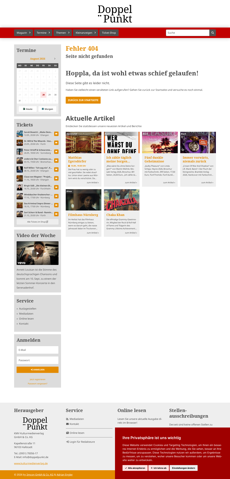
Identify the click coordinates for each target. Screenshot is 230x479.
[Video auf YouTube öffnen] (38, 253)
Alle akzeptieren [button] (136, 468)
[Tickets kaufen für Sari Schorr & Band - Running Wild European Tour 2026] (56, 214)
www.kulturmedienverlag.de (31, 463)
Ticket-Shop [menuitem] (109, 32)
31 (20, 100)
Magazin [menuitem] (22, 32)
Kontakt (23, 323)
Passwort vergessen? (37, 383)
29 (49, 94)
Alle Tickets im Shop (36, 221)
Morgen (49, 109)
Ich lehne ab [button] (160, 468)
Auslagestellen (27, 308)
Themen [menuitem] (61, 32)
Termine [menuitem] (41, 32)
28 (43, 94)
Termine (26, 50)
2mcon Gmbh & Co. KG (40, 474)
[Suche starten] (212, 33)
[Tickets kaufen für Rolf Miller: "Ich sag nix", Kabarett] (56, 169)
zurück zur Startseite (83, 100)
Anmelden (38, 369)
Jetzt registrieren (37, 379)
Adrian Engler (65, 474)
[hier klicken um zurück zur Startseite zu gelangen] (115, 14)
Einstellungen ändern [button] (183, 468)
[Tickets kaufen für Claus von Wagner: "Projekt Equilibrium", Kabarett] (56, 178)
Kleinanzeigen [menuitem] (84, 32)
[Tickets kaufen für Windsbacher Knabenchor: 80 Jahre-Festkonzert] (56, 196)
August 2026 (37, 58)
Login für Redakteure (82, 441)
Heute (29, 109)
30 (55, 94)
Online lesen (26, 318)
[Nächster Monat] (54, 58)
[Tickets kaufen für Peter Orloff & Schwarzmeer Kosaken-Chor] (56, 151)
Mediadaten (25, 313)
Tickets (25, 125)
